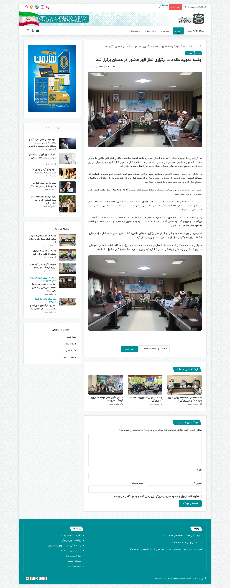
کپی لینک (129, 348)
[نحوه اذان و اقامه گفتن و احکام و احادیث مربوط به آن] (67, 187)
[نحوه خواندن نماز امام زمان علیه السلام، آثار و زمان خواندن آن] (67, 204)
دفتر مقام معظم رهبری (71, 535)
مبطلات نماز (69, 357)
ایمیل (198, 483)
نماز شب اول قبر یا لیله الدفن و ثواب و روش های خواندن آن (42, 158)
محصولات (135, 31)
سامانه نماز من (74, 566)
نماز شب (71, 337)
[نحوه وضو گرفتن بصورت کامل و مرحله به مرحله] (67, 173)
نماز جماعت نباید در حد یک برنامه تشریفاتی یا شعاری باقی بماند (43, 284)
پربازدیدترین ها (52, 127)
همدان (189, 53)
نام (199, 470)
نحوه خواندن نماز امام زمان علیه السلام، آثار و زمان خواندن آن (43, 200)
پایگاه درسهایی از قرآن (71, 540)
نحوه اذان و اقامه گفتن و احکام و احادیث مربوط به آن (43, 185)
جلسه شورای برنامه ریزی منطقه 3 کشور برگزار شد (44, 252)
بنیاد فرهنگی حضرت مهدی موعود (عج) (64, 545)
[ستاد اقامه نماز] (191, 18)
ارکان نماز (71, 350)
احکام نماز (70, 344)
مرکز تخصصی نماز (73, 556)
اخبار (179, 31)
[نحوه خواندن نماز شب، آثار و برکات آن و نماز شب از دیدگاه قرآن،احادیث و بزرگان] (67, 143)
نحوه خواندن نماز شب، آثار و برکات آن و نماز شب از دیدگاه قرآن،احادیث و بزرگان (42, 143)
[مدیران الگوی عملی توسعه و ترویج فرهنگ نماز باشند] (105, 385)
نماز (165, 578)
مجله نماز (151, 31)
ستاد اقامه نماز (196, 31)
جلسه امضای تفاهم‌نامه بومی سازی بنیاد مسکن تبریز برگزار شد (185, 399)
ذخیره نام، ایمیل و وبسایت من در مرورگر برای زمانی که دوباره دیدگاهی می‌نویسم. (156, 496)
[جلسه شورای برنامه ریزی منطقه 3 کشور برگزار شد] (145, 385)
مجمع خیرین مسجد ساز (71, 550)
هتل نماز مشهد (74, 561)
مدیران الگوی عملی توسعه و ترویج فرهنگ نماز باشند (106, 399)
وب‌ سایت (137, 483)
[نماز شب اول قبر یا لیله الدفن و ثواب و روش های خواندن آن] (67, 158)
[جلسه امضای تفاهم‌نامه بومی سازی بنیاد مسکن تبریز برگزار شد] (184, 385)
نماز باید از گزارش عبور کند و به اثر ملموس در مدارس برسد (42, 304)
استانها (166, 31)
